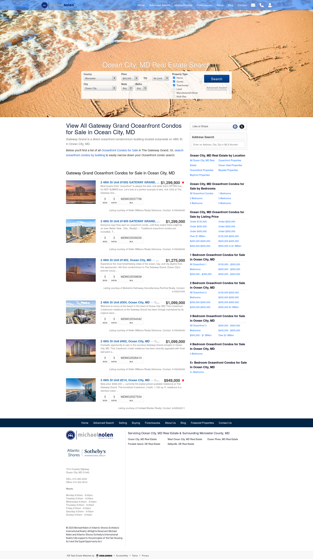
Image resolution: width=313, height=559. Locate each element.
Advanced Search (216, 87)
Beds (124, 84)
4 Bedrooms (196, 203)
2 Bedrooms (196, 198)
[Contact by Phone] (262, 5)
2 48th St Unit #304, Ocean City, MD (130, 302)
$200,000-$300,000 (200, 241)
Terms (135, 555)
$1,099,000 (175, 302)
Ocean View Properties (230, 165)
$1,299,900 (173, 182)
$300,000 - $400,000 (229, 274)
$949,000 (174, 380)
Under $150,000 (198, 221)
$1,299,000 (175, 221)
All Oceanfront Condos (201, 193)
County (88, 74)
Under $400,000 (198, 231)
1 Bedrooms (224, 193)
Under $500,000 (226, 231)
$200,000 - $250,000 (229, 269)
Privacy (145, 555)
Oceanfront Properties (229, 160)
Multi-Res (181, 96)
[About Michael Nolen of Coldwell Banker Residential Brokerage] (89, 434)
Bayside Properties (228, 170)
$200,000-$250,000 (228, 297)
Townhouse (182, 85)
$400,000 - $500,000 (229, 330)
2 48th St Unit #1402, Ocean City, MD (130, 260)
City (86, 84)
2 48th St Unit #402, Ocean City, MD (130, 341)
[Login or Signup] (270, 5)
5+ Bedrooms (197, 372)
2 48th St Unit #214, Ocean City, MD (130, 380)
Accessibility (122, 555)
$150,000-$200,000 (228, 236)
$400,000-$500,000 (200, 245)
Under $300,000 (226, 226)
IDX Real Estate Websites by (81, 555)
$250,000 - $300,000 (201, 274)
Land (179, 89)
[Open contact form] (253, 5)
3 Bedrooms (224, 198)
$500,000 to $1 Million (229, 245)
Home (179, 77)
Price (124, 74)
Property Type (180, 74)
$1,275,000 (175, 260)
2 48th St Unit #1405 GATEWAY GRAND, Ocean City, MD (130, 221)
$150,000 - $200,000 (229, 264)
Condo (179, 81)
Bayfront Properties (200, 175)
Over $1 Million (197, 236)
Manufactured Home (187, 92)
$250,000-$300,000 (200, 302)
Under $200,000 (226, 221)
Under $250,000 (198, 226)
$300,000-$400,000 (228, 241)
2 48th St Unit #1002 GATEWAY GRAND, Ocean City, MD (130, 182)
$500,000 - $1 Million (201, 335)
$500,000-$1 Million (228, 307)
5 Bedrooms (224, 203)
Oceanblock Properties (201, 170)
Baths (138, 84)
